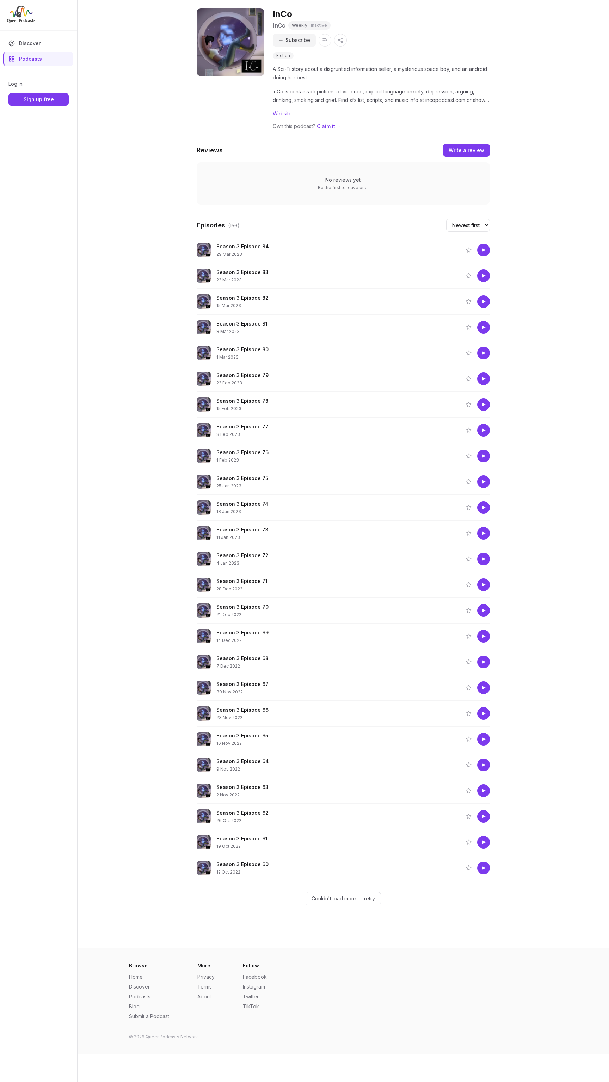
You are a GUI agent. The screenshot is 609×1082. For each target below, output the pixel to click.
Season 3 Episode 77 (242, 427)
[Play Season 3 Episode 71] (483, 584)
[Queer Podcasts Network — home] (21, 14)
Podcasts (30, 59)
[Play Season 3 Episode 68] (483, 662)
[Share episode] (441, 250)
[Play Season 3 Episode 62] (483, 816)
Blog (134, 1006)
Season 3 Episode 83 (242, 272)
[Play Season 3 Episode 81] (483, 327)
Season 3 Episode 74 (242, 504)
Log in (15, 84)
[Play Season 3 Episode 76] (483, 456)
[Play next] (414, 250)
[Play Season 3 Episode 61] (483, 842)
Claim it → (329, 126)
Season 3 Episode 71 (241, 581)
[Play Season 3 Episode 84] (483, 250)
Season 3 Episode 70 (242, 607)
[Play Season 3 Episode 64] (483, 765)
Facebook (255, 977)
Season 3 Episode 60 (242, 864)
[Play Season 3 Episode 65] (483, 739)
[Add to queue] (427, 250)
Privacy (206, 977)
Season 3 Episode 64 (242, 761)
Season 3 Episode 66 (242, 710)
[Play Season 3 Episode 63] (483, 790)
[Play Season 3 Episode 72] (483, 559)
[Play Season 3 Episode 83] (483, 275)
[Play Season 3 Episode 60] (483, 868)
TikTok (251, 1006)
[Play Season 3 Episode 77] (483, 430)
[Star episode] (468, 250)
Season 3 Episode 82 (242, 298)
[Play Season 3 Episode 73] (483, 533)
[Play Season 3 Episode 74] (483, 507)
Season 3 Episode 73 (242, 530)
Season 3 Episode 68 (242, 658)
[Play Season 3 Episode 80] (483, 353)
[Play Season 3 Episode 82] (483, 301)
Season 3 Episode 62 (242, 813)
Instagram (254, 987)
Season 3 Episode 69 (242, 633)
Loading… (347, 898)
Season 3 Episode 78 (242, 401)
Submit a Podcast (149, 1016)
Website (282, 113)
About (204, 996)
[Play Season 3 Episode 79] (483, 378)
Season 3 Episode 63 (242, 787)
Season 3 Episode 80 (242, 349)
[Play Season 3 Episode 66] (483, 713)
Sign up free (39, 99)
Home (136, 977)
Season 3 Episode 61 (241, 838)
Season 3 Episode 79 (242, 375)
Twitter (251, 996)
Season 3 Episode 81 (241, 324)
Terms (204, 987)
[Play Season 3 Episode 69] (483, 636)
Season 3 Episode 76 (242, 452)
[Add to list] (325, 40)
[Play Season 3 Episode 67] (483, 687)
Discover (30, 43)
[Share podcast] (340, 40)
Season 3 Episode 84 (242, 246)
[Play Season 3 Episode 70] (483, 610)
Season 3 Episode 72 (242, 555)
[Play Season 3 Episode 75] (483, 481)
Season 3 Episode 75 (242, 478)
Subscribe (297, 40)
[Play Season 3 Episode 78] (483, 404)
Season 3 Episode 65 (242, 735)
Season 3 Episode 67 (242, 684)
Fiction (283, 55)
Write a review (466, 150)
